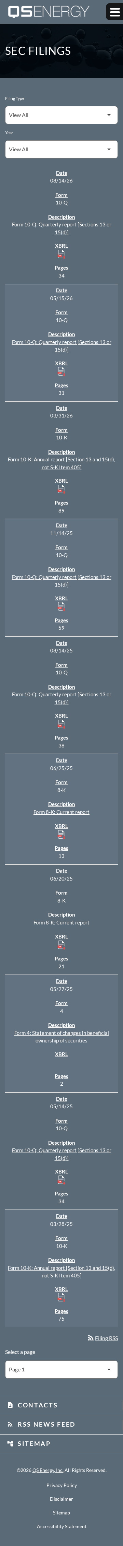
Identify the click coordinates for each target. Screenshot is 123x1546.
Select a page (20, 1351)
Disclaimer (61, 1499)
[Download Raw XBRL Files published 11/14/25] (61, 606)
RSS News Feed (41, 1424)
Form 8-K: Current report (61, 812)
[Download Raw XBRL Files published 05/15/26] (61, 371)
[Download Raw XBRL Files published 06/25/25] (61, 834)
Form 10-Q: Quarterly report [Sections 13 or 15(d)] (61, 228)
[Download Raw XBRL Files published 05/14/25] (61, 1180)
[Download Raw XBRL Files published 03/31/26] (61, 489)
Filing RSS (102, 1338)
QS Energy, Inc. (48, 1470)
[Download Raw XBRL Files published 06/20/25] (61, 945)
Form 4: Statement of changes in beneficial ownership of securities (61, 1037)
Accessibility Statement (61, 1526)
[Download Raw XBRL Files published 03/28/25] (61, 1297)
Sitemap (29, 1443)
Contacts (32, 1405)
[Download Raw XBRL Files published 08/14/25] (61, 724)
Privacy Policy (61, 1485)
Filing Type (14, 98)
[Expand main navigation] (114, 11)
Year (9, 132)
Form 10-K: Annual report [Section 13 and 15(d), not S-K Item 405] (61, 463)
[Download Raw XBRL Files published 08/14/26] (61, 254)
